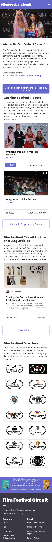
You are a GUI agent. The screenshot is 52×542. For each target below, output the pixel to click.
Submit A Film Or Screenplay (9, 536)
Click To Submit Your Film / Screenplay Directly (26, 88)
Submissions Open (10, 165)
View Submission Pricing (13, 513)
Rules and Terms (34, 527)
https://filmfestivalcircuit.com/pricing (22, 75)
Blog (4, 527)
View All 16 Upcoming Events (26, 224)
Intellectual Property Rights (36, 532)
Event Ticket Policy (35, 522)
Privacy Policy (33, 538)
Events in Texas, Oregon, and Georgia (19, 510)
